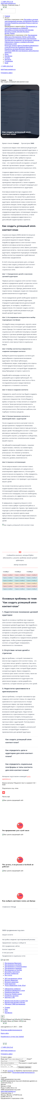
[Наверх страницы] (3, 1017)
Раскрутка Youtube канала (13, 994)
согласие (10, 1071)
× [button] (1, 1076)
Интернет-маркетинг (12, 982)
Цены (6, 54)
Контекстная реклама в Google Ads (16, 1000)
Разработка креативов (18, 23)
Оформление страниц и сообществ (16, 42)
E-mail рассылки (7, 953)
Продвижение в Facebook (13, 965)
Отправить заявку (7, 73)
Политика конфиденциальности (11, 1030)
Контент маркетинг (8, 949)
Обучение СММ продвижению (15, 1004)
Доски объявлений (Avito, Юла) (15, 985)
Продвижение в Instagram (13, 968)
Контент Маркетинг (11, 980)
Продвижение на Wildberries (18, 28)
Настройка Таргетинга (12, 972)
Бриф (6, 63)
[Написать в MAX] (2, 7)
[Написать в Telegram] (4, 7)
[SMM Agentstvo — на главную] (8, 13)
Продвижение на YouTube (13, 970)
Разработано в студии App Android (12, 1036)
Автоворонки (27, 21)
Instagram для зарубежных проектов (27, 40)
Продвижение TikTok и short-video (23, 37)
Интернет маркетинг (26, 49)
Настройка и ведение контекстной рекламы (19, 30)
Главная (7, 16)
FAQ (6, 1011)
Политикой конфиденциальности (23, 1072)
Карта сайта (5, 1033)
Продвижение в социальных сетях (13, 956)
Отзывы (7, 57)
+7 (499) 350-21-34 (7, 1)
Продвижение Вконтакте (13, 963)
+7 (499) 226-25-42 (7, 66)
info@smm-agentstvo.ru (8, 3)
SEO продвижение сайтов (24, 51)
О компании (9, 61)
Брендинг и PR (10, 997)
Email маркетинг (10, 984)
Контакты (8, 59)
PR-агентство (13, 47)
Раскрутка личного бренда (14, 45)
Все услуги (8, 975)
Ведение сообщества (11, 973)
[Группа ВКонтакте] (6, 7)
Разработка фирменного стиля (15, 990)
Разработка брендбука (25, 47)
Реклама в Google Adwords (14, 31)
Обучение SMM (10, 51)
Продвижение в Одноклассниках (16, 38)
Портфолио (8, 56)
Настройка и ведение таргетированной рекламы (21, 20)
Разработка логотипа (12, 49)
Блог (6, 1009)
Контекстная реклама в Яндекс (15, 1002)
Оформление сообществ (13, 989)
